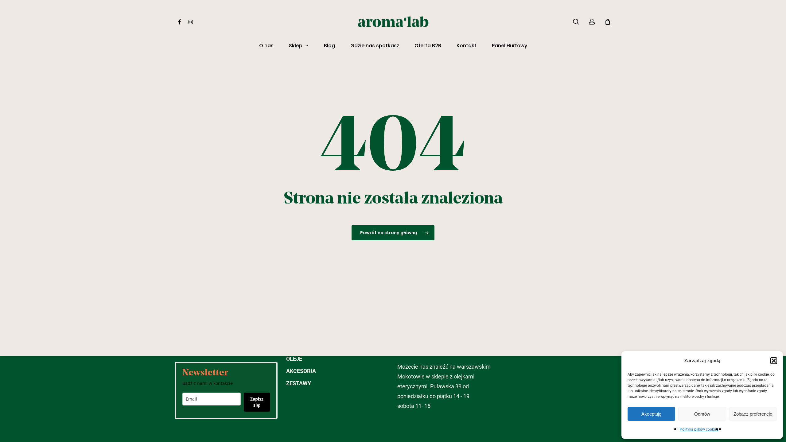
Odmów (702, 414)
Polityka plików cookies (699, 429)
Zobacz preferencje (752, 414)
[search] (576, 21)
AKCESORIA (301, 371)
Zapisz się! (256, 402)
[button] (774, 361)
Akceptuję (651, 414)
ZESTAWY (298, 383)
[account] (592, 21)
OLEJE (294, 358)
